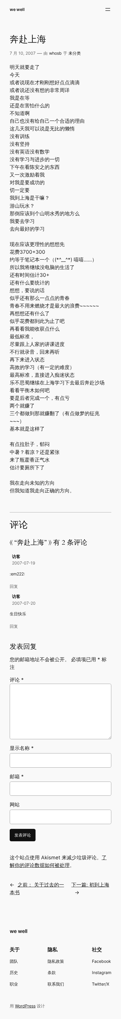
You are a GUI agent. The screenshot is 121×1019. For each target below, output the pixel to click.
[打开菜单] (107, 9)
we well (17, 9)
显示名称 (22, 748)
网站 (15, 805)
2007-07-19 (23, 562)
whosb (55, 53)
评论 (17, 680)
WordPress (25, 1005)
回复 (14, 586)
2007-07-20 (24, 603)
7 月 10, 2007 (23, 53)
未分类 (74, 53)
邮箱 (17, 776)
